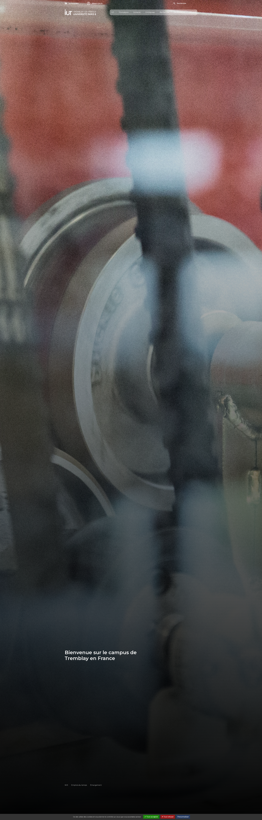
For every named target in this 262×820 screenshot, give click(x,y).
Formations (123, 12)
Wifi (66, 785)
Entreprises (150, 12)
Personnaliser (183, 817)
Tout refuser (168, 817)
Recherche (164, 12)
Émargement (96, 785)
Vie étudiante (179, 12)
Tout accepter (152, 817)
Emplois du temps (79, 785)
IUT (112, 12)
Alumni (193, 12)
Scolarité (137, 12)
